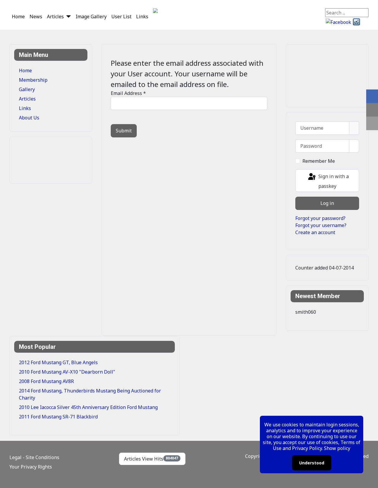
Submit (124, 130)
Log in (327, 203)
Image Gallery (91, 16)
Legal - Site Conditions (34, 457)
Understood (311, 463)
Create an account (315, 232)
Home (18, 16)
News (36, 16)
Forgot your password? (320, 218)
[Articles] (67, 16)
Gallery (27, 89)
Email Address (128, 93)
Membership (33, 80)
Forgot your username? (320, 225)
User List (121, 16)
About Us (29, 117)
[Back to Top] (370, 480)
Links (142, 16)
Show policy (337, 448)
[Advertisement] (42, 159)
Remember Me (318, 161)
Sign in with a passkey (333, 181)
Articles (55, 16)
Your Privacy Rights (30, 467)
